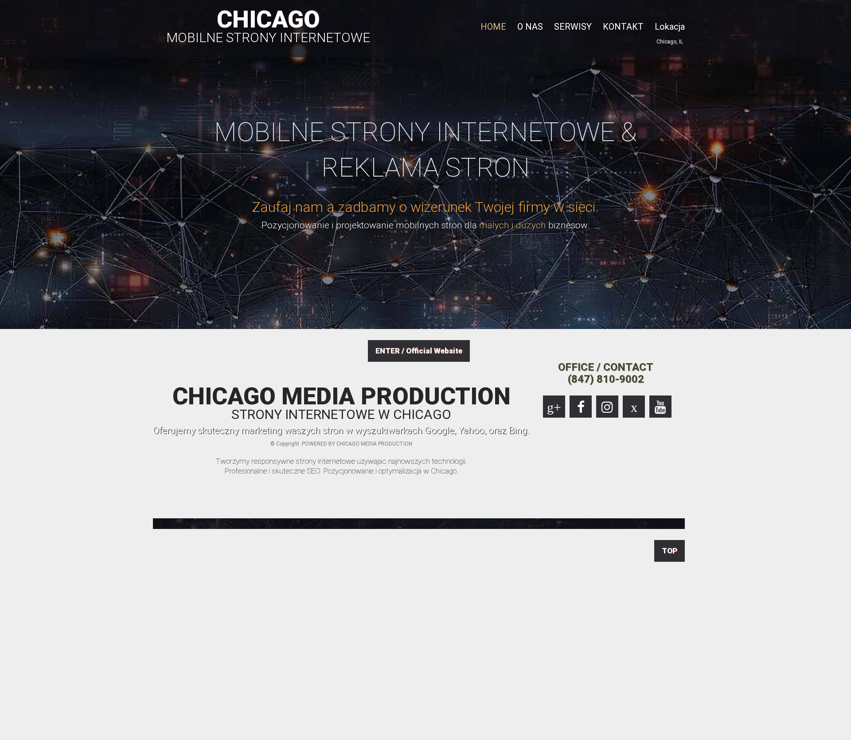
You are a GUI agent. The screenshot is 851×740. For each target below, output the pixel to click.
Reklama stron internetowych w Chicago (611, 730)
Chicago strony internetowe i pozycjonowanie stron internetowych (373, 730)
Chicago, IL (669, 42)
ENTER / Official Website (418, 350)
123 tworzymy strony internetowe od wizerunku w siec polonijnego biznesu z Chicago (835, 730)
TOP (669, 550)
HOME (493, 26)
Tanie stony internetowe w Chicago (355, 730)
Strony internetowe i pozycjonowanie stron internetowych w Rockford (644, 730)
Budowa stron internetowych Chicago (597, 730)
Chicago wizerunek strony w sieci (814, 730)
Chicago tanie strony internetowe (740, 730)
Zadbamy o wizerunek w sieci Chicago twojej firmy (800, 730)
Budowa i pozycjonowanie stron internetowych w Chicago (338, 730)
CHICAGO (268, 24)
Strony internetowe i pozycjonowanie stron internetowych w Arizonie (315, 730)
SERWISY (573, 26)
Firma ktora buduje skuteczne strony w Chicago (680, 730)
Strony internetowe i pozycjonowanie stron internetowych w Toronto (759, 730)
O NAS (530, 26)
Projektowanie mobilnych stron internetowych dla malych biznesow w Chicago (575, 730)
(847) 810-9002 (606, 379)
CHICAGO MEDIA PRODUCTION (341, 403)
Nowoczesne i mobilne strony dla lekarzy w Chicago (698, 730)
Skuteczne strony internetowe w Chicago (664, 730)
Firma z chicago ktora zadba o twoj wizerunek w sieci (781, 730)
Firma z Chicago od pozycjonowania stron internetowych (551, 730)
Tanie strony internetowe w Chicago (728, 730)
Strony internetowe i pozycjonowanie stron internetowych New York (505, 730)
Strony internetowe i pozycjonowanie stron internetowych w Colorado (429, 730)
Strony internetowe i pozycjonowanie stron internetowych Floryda (480, 730)
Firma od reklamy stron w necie (625, 730)
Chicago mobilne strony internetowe (715, 730)
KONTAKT (623, 26)
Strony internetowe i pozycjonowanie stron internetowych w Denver (455, 730)
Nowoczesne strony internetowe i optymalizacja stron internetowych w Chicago (401, 730)
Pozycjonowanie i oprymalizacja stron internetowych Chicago (529, 730)
